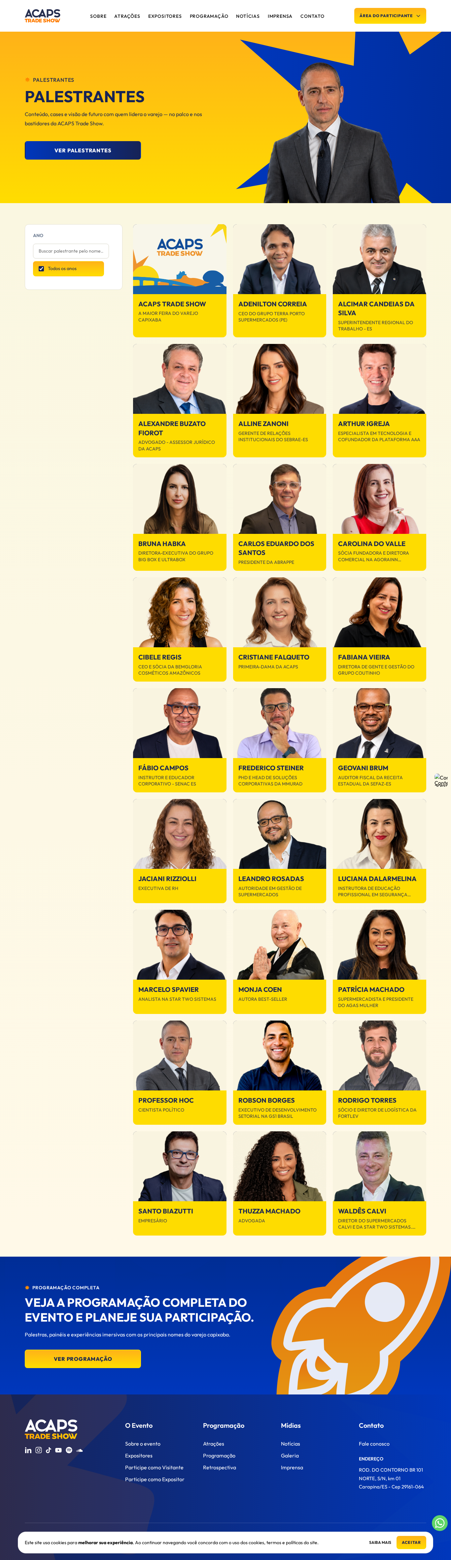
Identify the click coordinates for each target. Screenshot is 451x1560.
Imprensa (292, 1467)
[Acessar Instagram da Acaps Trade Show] (38, 1450)
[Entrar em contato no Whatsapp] (440, 1523)
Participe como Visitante (154, 1467)
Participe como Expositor (155, 1479)
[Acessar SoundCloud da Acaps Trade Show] (79, 1450)
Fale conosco (374, 1443)
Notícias (290, 1443)
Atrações (213, 1443)
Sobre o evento (142, 1443)
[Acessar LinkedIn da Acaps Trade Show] (28, 1450)
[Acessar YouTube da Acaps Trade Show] (58, 1450)
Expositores (139, 1455)
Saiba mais (380, 1542)
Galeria (290, 1455)
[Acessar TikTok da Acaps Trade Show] (48, 1450)
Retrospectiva (219, 1467)
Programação (219, 1455)
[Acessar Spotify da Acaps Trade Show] (69, 1450)
